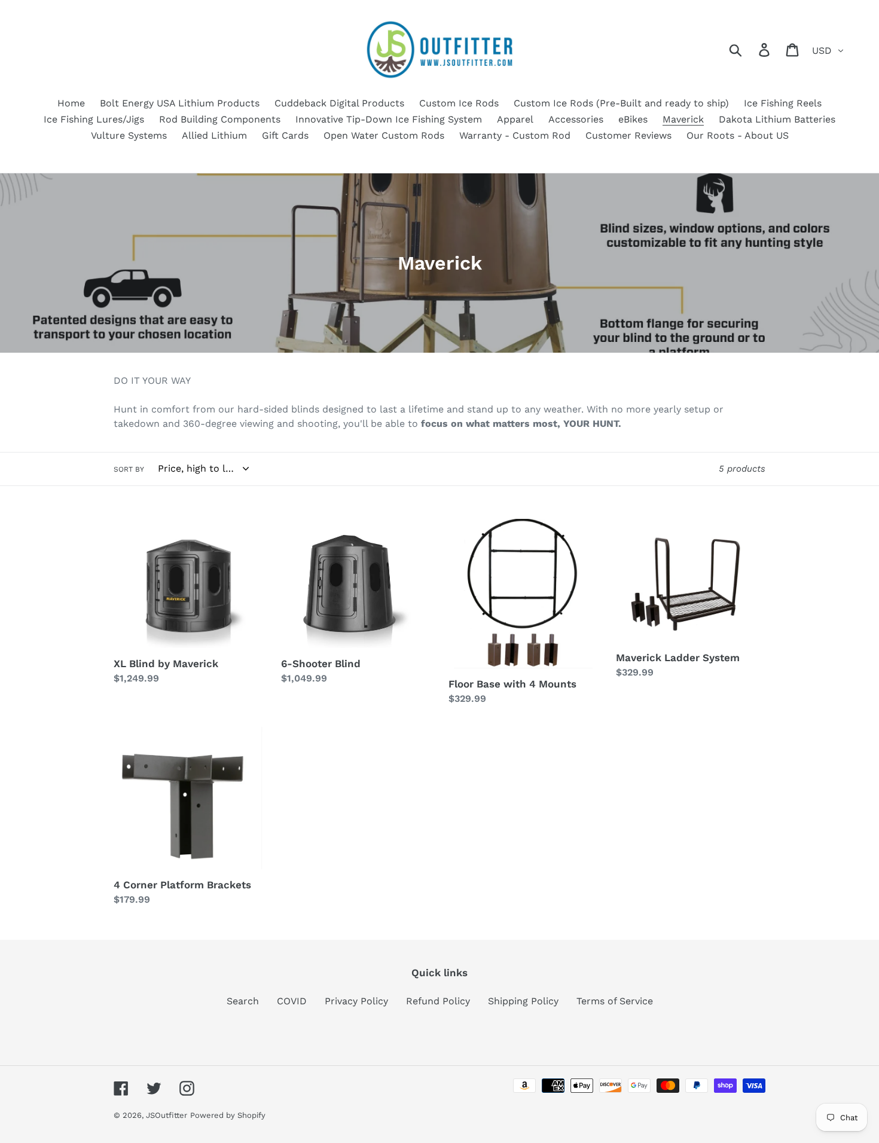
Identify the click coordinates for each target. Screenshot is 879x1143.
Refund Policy (438, 1001)
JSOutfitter (166, 1115)
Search (243, 1001)
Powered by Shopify (227, 1115)
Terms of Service (614, 1001)
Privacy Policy (356, 1001)
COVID (292, 1001)
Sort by (129, 469)
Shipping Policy (523, 1001)
